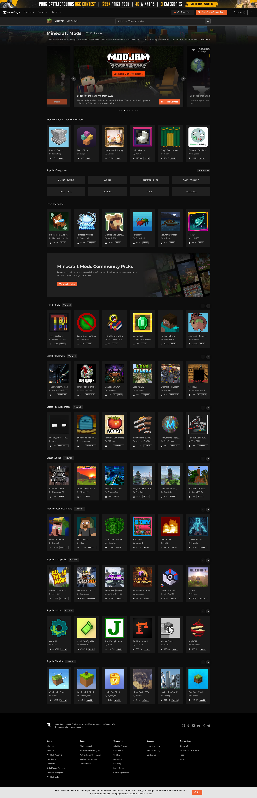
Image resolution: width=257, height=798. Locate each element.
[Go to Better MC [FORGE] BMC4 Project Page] (114, 583)
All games (50, 746)
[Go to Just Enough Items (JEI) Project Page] (114, 634)
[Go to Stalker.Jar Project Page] (198, 380)
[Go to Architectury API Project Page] (142, 634)
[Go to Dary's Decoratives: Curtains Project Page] (170, 143)
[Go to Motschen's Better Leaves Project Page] (114, 532)
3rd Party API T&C (87, 764)
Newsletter (117, 759)
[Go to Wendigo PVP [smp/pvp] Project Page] (59, 431)
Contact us (151, 755)
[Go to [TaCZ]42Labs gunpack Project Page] (198, 431)
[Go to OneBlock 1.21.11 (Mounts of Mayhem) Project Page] (86, 685)
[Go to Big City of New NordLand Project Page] (114, 481)
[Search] (208, 21)
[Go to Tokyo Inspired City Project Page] (142, 481)
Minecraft (51, 751)
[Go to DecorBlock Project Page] (86, 143)
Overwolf (184, 746)
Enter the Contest (169, 102)
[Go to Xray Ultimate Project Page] (198, 532)
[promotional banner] (128, 4)
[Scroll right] (208, 306)
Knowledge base (153, 746)
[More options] (251, 12)
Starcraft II (51, 764)
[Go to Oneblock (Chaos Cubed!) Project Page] (59, 685)
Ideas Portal (118, 751)
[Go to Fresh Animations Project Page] (59, 532)
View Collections (67, 284)
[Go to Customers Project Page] (142, 329)
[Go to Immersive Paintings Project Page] (114, 143)
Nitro (182, 759)
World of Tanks (53, 777)
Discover (59, 21)
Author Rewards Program (90, 755)
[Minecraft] (49, 21)
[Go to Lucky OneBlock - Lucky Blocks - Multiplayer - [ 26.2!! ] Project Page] (114, 685)
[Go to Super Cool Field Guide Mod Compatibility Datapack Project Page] (86, 431)
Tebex (182, 755)
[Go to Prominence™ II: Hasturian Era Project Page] (142, 583)
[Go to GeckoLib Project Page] (59, 634)
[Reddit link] (208, 725)
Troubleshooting (153, 751)
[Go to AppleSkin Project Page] (198, 634)
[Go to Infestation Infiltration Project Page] (86, 380)
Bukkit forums (119, 768)
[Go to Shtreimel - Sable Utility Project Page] (198, 329)
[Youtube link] (193, 725)
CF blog (116, 755)
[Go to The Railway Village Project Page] (86, 481)
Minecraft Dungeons (55, 773)
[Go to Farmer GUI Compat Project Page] (114, 431)
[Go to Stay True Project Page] (142, 532)
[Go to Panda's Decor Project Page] (59, 143)
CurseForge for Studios (189, 751)
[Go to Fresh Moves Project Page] (86, 532)
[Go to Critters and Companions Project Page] (114, 228)
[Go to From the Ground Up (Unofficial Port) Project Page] (114, 329)
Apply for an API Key (88, 759)
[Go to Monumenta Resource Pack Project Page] (170, 431)
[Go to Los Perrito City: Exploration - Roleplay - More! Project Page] (170, 685)
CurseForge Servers (121, 773)
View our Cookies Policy (140, 794)
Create (41, 12)
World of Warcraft (54, 755)
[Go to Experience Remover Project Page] (86, 329)
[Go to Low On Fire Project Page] (170, 532)
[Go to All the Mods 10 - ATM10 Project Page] (59, 583)
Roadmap (117, 764)
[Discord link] (198, 725)
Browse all (204, 170)
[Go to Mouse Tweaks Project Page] (170, 634)
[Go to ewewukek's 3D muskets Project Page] (142, 431)
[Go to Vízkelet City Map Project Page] (198, 481)
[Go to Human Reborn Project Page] (170, 329)
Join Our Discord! (120, 746)
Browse (28, 12)
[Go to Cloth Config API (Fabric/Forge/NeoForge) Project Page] (86, 634)
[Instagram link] (183, 725)
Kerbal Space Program (56, 768)
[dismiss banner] (252, 4)
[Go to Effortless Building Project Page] (198, 143)
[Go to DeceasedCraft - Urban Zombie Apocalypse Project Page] (86, 583)
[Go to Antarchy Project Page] (142, 228)
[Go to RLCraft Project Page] (198, 583)
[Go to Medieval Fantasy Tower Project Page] (170, 481)
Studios (55, 12)
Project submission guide (90, 751)
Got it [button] (197, 792)
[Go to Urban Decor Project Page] (142, 143)
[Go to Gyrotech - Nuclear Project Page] (170, 380)
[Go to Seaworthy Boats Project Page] (170, 228)
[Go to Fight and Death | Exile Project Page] (59, 481)
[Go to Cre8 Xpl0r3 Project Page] (142, 380)
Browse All (72, 21)
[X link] (203, 725)
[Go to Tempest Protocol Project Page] (86, 228)
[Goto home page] (12, 12)
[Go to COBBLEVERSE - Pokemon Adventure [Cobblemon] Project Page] (170, 583)
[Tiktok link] (188, 725)
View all (67, 305)
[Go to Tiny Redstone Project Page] (59, 329)
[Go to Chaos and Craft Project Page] (114, 380)
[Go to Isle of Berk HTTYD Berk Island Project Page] (142, 685)
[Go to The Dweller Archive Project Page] (59, 380)
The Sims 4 (51, 759)
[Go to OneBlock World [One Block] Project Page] (198, 685)
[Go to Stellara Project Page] (198, 228)
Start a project (86, 746)
